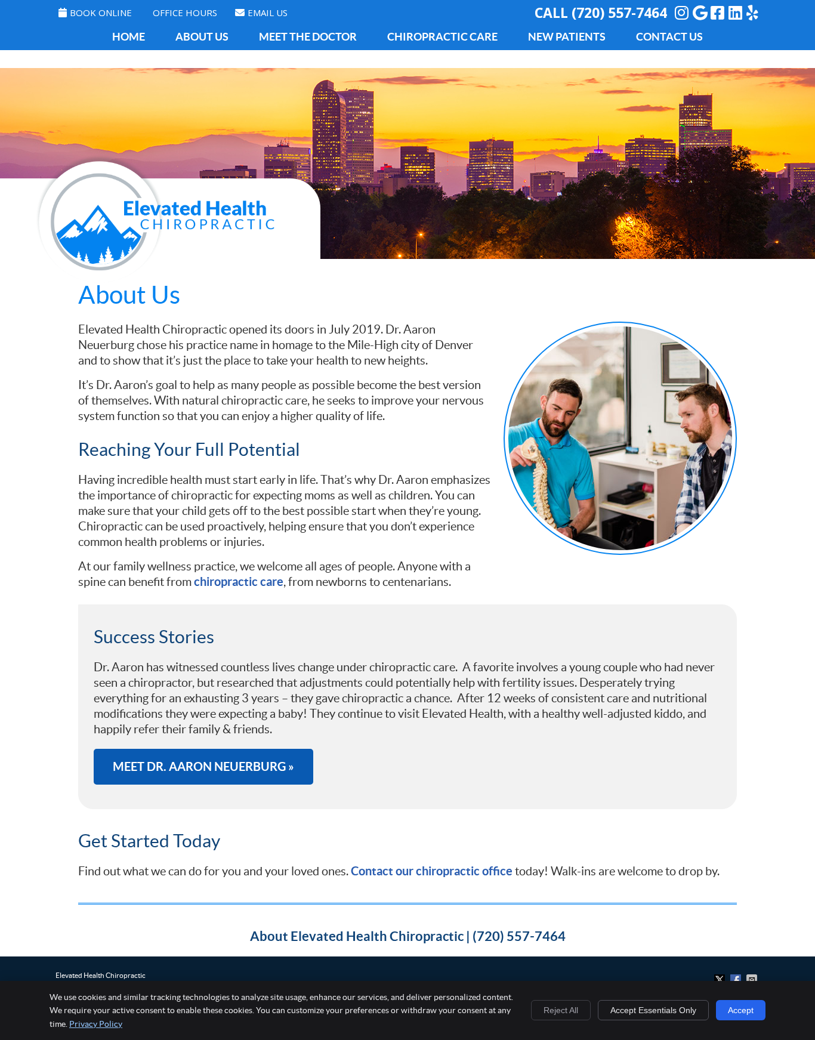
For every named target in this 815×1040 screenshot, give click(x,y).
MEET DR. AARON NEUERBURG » (203, 766)
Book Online (101, 12)
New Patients (567, 36)
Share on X (720, 979)
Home (128, 36)
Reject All (561, 1010)
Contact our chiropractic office (432, 871)
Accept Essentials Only (653, 1010)
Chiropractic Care (442, 36)
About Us (202, 36)
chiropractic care (238, 581)
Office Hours (185, 12)
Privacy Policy (95, 1024)
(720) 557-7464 (619, 12)
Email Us (268, 12)
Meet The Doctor (308, 36)
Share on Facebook (736, 979)
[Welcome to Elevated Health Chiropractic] (155, 278)
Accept (741, 1010)
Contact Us (669, 36)
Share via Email (753, 979)
